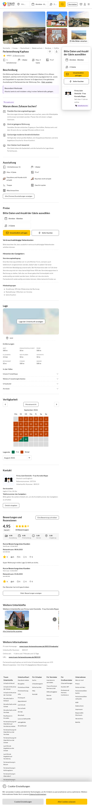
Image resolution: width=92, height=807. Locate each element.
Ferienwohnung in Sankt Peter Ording (9, 781)
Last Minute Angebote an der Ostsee (8, 748)
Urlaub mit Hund (8, 683)
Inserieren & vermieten (51, 681)
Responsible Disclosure (79, 714)
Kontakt (34, 694)
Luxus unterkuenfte (24, 719)
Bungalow (21, 684)
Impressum (79, 709)
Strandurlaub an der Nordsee (10, 711)
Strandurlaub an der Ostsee (10, 705)
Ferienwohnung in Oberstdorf (9, 775)
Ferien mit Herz (80, 687)
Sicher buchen (37, 687)
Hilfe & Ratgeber (52, 692)
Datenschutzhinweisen (37, 794)
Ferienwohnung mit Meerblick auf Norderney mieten (9, 724)
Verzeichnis (79, 718)
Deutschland (24, 48)
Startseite (6, 48)
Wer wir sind (79, 680)
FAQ (33, 691)
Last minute (21, 705)
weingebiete (22, 722)
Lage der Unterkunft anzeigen (31, 321)
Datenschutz (79, 706)
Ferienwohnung (23, 691)
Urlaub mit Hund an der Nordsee (9, 694)
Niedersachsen (37, 48)
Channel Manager (66, 683)
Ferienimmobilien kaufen (81, 692)
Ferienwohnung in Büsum (9, 763)
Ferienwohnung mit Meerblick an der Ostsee (9, 740)
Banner (49, 695)
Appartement (22, 701)
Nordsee (48, 48)
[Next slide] (55, 619)
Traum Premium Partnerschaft (52, 687)
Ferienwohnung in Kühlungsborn (9, 769)
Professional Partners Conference (65, 692)
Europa (15, 48)
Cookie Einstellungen (23, 802)
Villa (19, 694)
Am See (20, 712)
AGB (76, 702)
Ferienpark (21, 698)
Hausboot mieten (23, 680)
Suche (34, 680)
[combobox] (4, 458)
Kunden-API (65, 687)
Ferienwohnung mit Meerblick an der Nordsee (9, 732)
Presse (77, 684)
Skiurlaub (21, 715)
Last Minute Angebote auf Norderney (7, 756)
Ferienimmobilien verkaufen (81, 698)
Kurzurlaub (21, 708)
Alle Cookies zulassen (66, 802)
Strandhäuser (22, 726)
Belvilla (77, 722)
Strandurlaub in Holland (8, 700)
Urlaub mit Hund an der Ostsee (9, 688)
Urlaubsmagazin (37, 684)
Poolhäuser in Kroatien (7, 717)
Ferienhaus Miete (23, 687)
